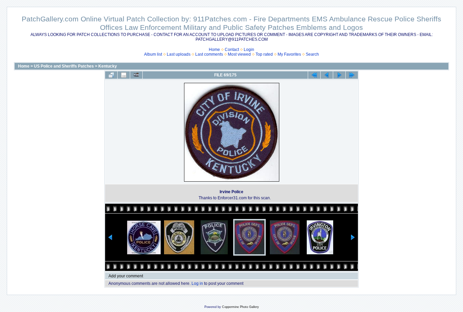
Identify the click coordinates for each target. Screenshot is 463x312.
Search (312, 54)
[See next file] (339, 75)
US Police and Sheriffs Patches (64, 66)
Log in (197, 283)
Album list (153, 54)
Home (214, 49)
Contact (232, 49)
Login (249, 49)
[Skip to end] (352, 75)
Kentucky (107, 66)
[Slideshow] (136, 75)
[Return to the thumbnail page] (111, 75)
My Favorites (289, 54)
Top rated (264, 54)
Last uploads (178, 54)
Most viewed (239, 54)
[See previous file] (327, 75)
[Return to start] (314, 75)
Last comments (209, 54)
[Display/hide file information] (124, 75)
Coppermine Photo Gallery (240, 307)
